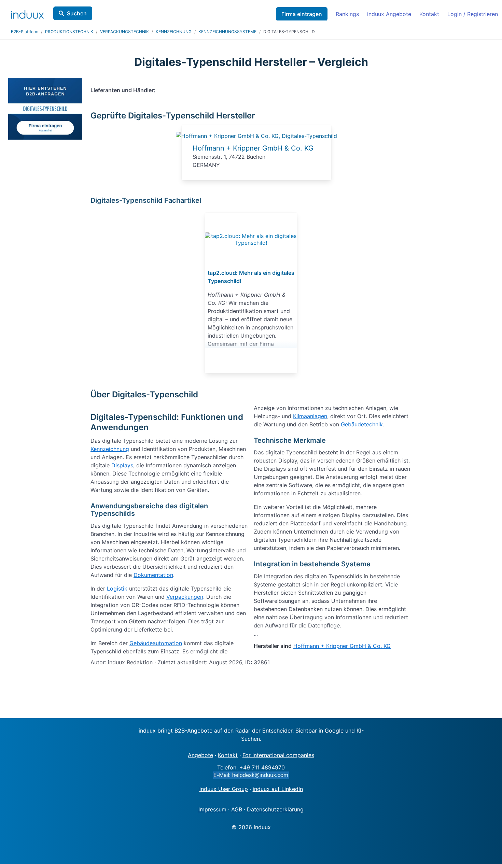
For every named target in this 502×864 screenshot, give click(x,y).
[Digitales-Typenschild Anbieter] (256, 135)
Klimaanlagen (310, 416)
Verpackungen (184, 596)
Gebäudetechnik (362, 424)
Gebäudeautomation (155, 643)
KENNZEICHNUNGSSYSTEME (227, 31)
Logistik (117, 588)
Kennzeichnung (109, 448)
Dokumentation (153, 574)
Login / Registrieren (472, 14)
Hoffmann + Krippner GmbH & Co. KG (253, 148)
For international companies (278, 755)
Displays (122, 465)
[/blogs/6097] (251, 239)
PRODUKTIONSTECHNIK (69, 31)
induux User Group (223, 788)
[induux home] (27, 12)
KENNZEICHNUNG (174, 31)
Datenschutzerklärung (275, 809)
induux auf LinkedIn (278, 788)
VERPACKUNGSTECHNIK (124, 31)
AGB (236, 809)
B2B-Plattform (24, 31)
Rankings (347, 14)
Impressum (212, 809)
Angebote (200, 755)
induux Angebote (389, 14)
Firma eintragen (301, 14)
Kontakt (429, 14)
